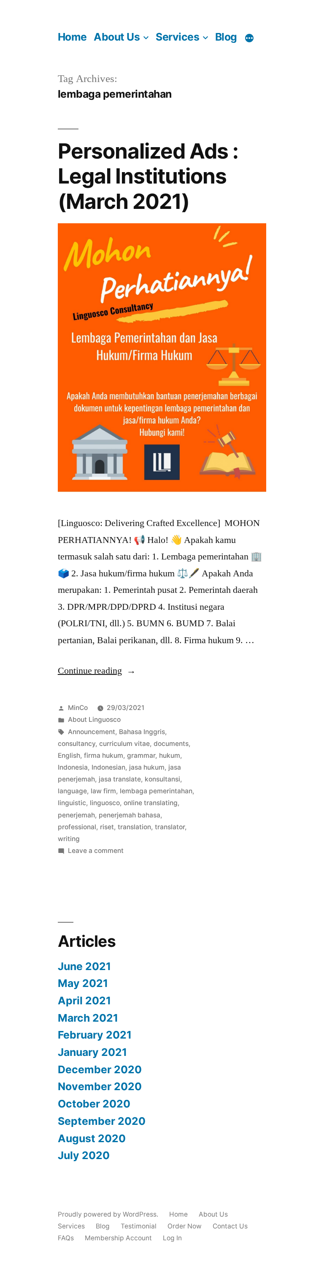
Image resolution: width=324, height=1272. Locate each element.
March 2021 (88, 1018)
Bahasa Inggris (142, 732)
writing (69, 839)
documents (171, 744)
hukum (169, 755)
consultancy (76, 744)
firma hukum (103, 755)
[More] (249, 38)
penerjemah (76, 815)
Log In (172, 1238)
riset (107, 827)
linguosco (105, 803)
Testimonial (139, 1226)
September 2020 (102, 1121)
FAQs (66, 1238)
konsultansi (162, 779)
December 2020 (100, 1069)
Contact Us (230, 1226)
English (69, 755)
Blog (226, 36)
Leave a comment (96, 851)
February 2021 (95, 1034)
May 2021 (83, 983)
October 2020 (94, 1103)
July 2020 (84, 1155)
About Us (117, 36)
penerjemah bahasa (129, 815)
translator (170, 827)
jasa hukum (147, 767)
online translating (151, 803)
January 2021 (92, 1052)
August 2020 (92, 1138)
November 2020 (100, 1086)
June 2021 (84, 966)
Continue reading (97, 671)
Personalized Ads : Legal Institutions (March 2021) (148, 176)
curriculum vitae (124, 744)
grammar (141, 755)
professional (77, 827)
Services (177, 36)
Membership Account (118, 1238)
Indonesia (73, 767)
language (72, 791)
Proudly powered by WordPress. (109, 1214)
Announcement (91, 732)
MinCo (78, 708)
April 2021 (84, 1000)
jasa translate (120, 779)
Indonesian (108, 767)
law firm (103, 791)
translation (134, 827)
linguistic (72, 803)
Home (72, 36)
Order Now (184, 1226)
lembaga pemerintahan (156, 791)
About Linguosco (94, 720)
